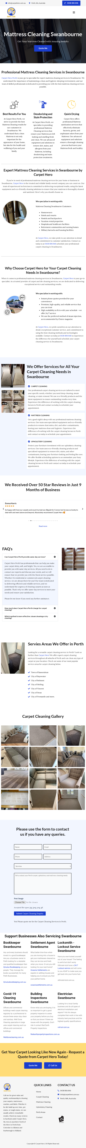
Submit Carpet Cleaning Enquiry (29, 913)
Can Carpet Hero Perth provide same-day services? (25, 557)
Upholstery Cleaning (44, 1107)
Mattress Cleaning (43, 1102)
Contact (39, 1117)
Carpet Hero (18, 183)
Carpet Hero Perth (9, 78)
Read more (43, 526)
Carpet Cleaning (42, 1097)
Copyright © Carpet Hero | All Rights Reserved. (43, 1144)
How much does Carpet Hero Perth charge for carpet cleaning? (26, 609)
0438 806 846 (50, 244)
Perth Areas (40, 1112)
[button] (74, 12)
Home (38, 1092)
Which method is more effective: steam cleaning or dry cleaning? (26, 617)
